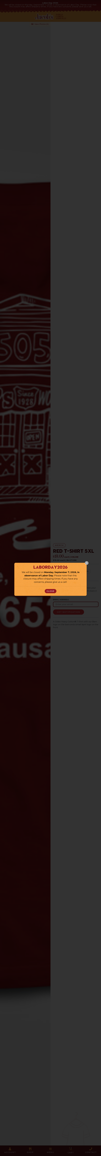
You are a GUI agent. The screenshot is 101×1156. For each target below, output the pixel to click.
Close (50, 591)
